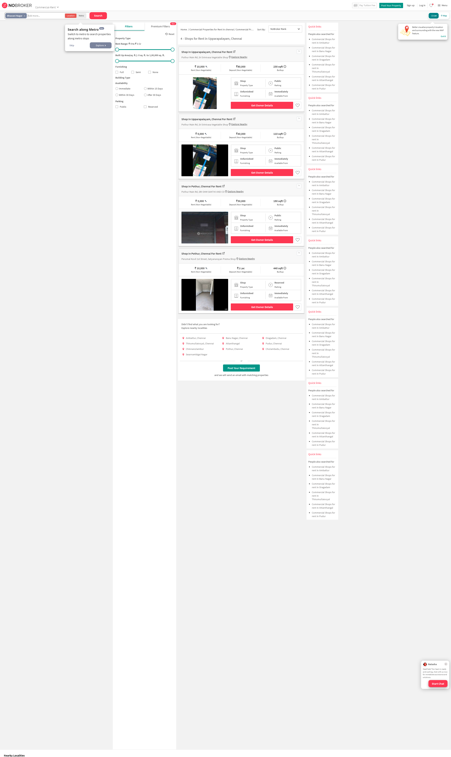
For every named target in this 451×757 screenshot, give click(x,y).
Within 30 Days (126, 94)
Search (98, 15)
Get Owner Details (262, 105)
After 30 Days (154, 94)
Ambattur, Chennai (196, 338)
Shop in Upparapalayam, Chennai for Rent (206, 52)
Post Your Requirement (241, 368)
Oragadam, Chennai (276, 338)
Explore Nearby (239, 57)
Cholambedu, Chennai (277, 349)
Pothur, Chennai (234, 349)
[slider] (117, 50)
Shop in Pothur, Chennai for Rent (201, 186)
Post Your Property (391, 5)
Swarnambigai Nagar (196, 354)
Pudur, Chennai (274, 343)
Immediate (124, 88)
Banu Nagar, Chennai (237, 338)
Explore (100, 45)
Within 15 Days (155, 88)
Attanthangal (233, 343)
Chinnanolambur (195, 349)
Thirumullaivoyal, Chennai (200, 343)
